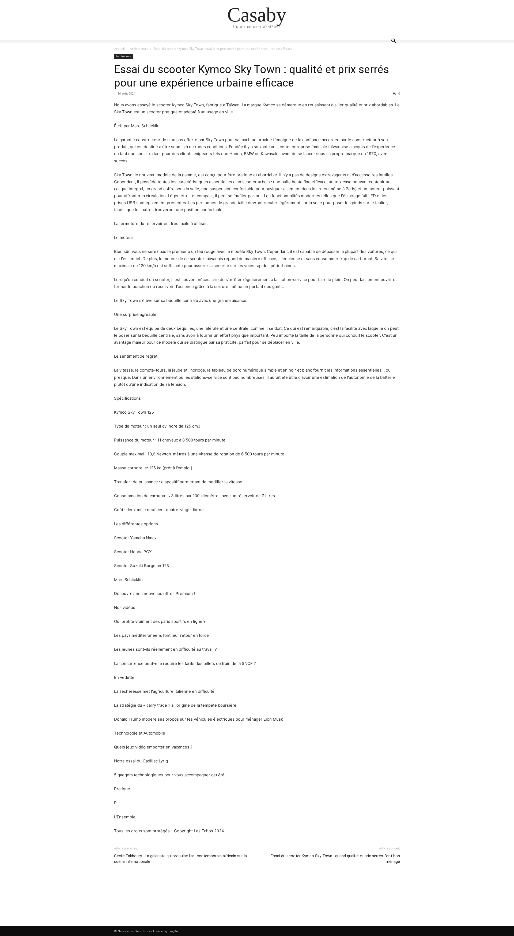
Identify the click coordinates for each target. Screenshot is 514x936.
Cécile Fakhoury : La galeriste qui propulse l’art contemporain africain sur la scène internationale (180, 858)
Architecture (139, 48)
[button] (393, 41)
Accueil (119, 48)
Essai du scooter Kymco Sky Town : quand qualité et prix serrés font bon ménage (335, 858)
